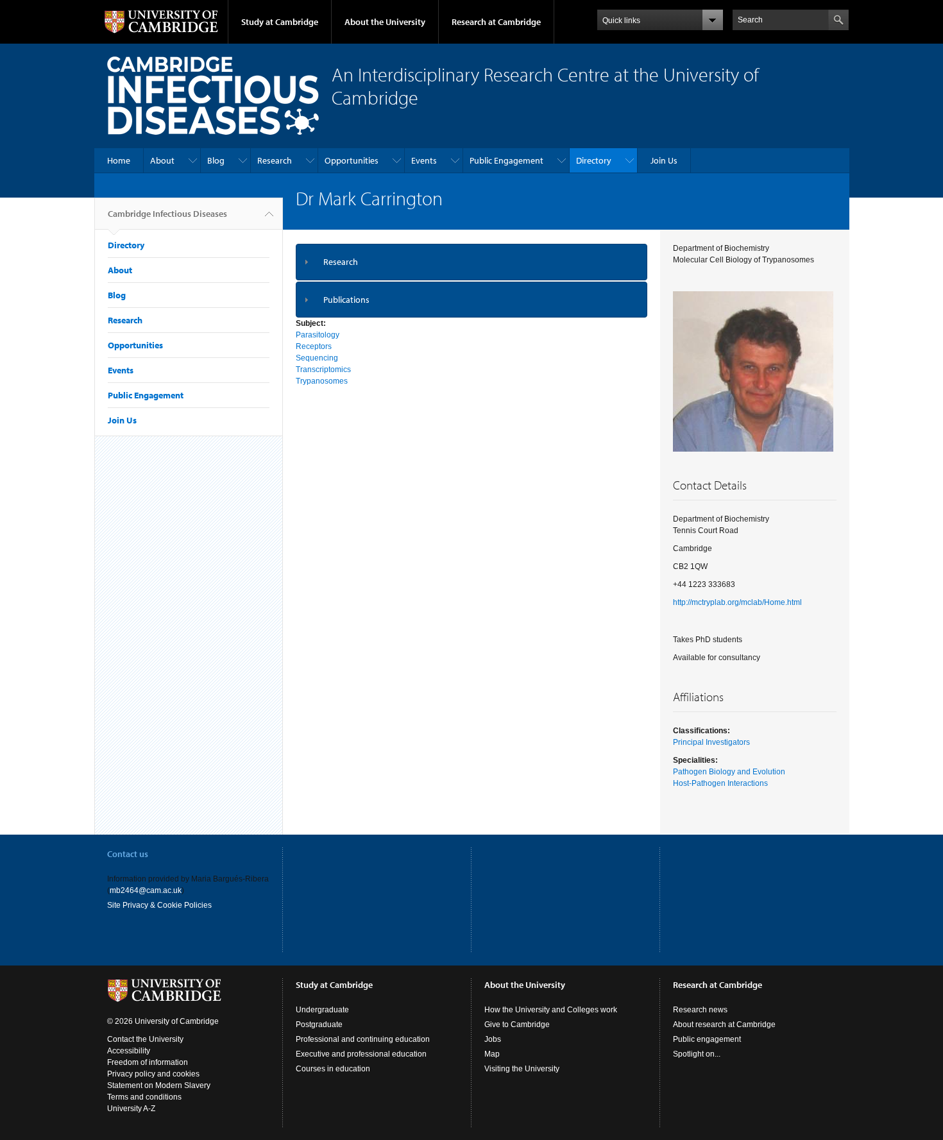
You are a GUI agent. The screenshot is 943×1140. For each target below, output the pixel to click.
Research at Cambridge (496, 22)
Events (424, 160)
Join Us (663, 160)
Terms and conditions (144, 1097)
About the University (384, 22)
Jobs (492, 1039)
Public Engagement (506, 160)
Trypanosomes (322, 381)
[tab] (472, 262)
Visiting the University (521, 1068)
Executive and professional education (361, 1054)
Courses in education (333, 1068)
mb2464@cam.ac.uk (146, 890)
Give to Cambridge (517, 1024)
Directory (593, 160)
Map (492, 1054)
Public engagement (707, 1039)
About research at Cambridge (724, 1024)
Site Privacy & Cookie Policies (159, 905)
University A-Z (131, 1108)
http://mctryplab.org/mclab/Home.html (737, 602)
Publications (346, 299)
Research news (700, 1009)
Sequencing (317, 357)
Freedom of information (147, 1062)
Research (274, 160)
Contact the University (145, 1039)
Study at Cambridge (279, 22)
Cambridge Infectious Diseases (167, 213)
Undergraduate (322, 1009)
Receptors (314, 346)
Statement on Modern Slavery (158, 1085)
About (162, 160)
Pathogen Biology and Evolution (729, 771)
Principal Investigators (711, 742)
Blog (216, 160)
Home (118, 160)
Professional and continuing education (363, 1039)
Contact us (127, 854)
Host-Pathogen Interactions (720, 783)
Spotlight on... (696, 1054)
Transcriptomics (323, 369)
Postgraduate (319, 1024)
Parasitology (317, 334)
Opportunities (351, 160)
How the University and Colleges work (550, 1009)
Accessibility (128, 1050)
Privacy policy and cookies (153, 1073)
